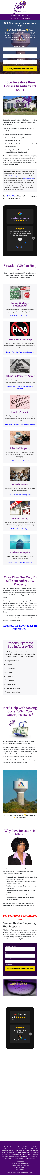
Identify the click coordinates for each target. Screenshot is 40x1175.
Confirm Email (20, 65)
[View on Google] (20, 239)
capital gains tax (28, 178)
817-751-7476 (23, 15)
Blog (22, 18)
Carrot (30, 1172)
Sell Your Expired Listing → (20, 529)
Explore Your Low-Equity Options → (20, 563)
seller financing (12, 176)
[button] (6, 238)
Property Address (20, 46)
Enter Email (20, 59)
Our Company (14, 18)
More (27, 18)
